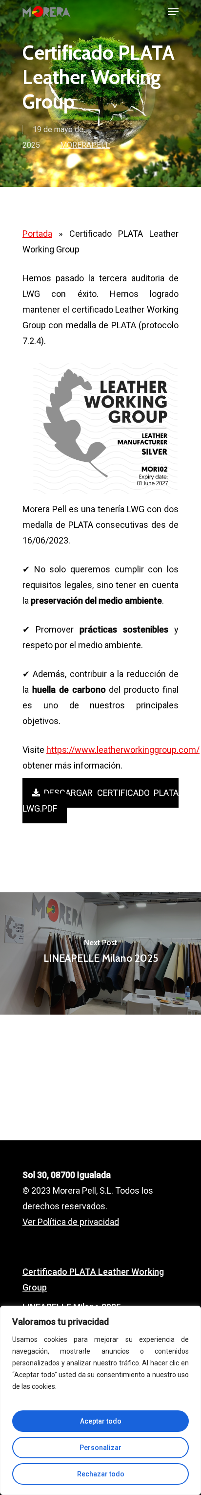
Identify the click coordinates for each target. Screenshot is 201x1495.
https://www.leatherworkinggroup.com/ (123, 750)
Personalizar (100, 1447)
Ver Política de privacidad (70, 1222)
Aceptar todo (100, 1421)
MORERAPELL (85, 145)
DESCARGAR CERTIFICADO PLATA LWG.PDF (100, 801)
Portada (37, 233)
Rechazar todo (100, 1474)
